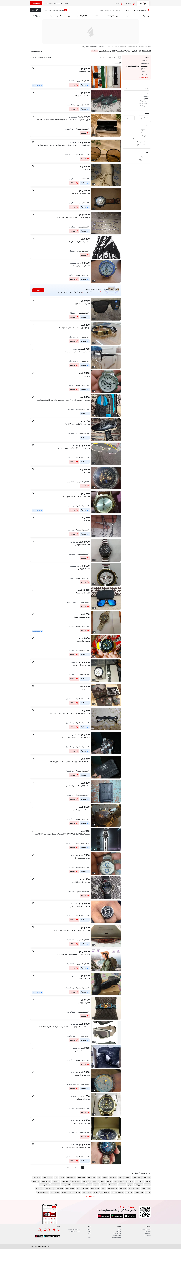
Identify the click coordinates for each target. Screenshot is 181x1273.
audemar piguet (112, 1188)
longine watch (118, 1181)
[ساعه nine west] (75, 1104)
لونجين (62, 1177)
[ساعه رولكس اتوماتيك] (75, 271)
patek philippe (95, 1188)
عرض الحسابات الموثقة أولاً (108, 57)
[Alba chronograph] (75, 1080)
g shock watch (59, 1188)
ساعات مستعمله (134, 1188)
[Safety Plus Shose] (75, 984)
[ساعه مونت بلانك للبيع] (75, 199)
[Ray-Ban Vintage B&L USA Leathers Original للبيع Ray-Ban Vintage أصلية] (75, 151)
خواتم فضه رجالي (117, 1192)
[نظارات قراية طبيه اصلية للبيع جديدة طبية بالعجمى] (75, 719)
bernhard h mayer (67, 1192)
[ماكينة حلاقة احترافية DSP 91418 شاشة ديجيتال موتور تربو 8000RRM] (75, 839)
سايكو (148, 1181)
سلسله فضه (129, 1181)
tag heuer (113, 1177)
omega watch (46, 1181)
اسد (99, 1177)
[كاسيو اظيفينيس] (75, 646)
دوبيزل (130, 1185)
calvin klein (65, 1181)
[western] (75, 381)
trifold (102, 1181)
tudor (120, 1177)
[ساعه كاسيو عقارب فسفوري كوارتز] (75, 502)
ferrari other (112, 1185)
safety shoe (93, 1181)
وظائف (96, 16)
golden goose (76, 1181)
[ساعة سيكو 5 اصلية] (75, 622)
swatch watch (55, 1192)
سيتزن (148, 1192)
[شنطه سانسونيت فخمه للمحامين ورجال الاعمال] (75, 936)
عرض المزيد (144, 77)
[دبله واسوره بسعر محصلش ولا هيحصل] (75, 333)
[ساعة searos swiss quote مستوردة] (75, 1153)
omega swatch (47, 1177)
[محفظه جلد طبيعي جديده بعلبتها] (75, 743)
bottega (78, 1192)
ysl (78, 1188)
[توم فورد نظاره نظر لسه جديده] (75, 357)
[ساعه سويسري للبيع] (75, 815)
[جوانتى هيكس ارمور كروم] (75, 247)
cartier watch (70, 1188)
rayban (96, 1185)
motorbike (123, 1188)
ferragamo (85, 1188)
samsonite (36, 1181)
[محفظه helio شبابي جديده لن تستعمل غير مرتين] (75, 767)
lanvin (89, 1185)
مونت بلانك (129, 1192)
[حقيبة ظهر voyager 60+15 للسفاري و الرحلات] (75, 960)
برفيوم (96, 1192)
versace (147, 1185)
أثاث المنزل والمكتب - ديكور (77, 16)
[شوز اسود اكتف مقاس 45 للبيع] (75, 429)
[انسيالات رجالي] (75, 1008)
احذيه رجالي (139, 1181)
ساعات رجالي (136, 1177)
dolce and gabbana (78, 1185)
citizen (105, 1177)
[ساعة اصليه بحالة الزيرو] (75, 887)
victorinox (122, 1185)
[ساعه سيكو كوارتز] (75, 863)
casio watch (81, 1177)
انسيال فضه (138, 1185)
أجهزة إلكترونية (55, 16)
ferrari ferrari (55, 1185)
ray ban (85, 1181)
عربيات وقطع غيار (144, 16)
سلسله (109, 1181)
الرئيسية (148, 46)
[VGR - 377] (75, 695)
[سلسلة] (75, 526)
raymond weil (139, 1192)
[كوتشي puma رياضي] (75, 101)
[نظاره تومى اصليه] (75, 598)
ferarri (37, 1188)
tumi (103, 1188)
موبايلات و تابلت (112, 16)
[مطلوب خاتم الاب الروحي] (75, 912)
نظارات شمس (71, 1177)
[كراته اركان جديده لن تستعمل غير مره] (75, 791)
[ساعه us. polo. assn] (75, 1128)
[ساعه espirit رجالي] (75, 550)
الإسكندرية (110, 46)
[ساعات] (75, 478)
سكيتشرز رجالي (47, 1188)
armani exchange (43, 1192)
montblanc (147, 1177)
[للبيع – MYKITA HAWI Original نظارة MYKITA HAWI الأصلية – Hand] (75, 125)
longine (128, 1177)
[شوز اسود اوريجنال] (75, 1056)
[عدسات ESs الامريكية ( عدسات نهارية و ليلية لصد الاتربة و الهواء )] (75, 1032)
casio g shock (87, 1192)
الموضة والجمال (139, 46)
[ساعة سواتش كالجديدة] (75, 670)
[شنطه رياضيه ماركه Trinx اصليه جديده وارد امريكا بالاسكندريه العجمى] (75, 405)
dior (56, 1177)
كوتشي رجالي (44, 1185)
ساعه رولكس (105, 1192)
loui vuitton (91, 1177)
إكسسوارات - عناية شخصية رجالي (124, 46)
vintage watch (66, 1185)
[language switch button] (66, 3)
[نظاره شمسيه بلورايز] (75, 309)
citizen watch (146, 1188)
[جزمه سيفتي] (75, 175)
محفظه (103, 1185)
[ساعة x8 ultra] (75, 77)
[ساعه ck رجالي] (75, 574)
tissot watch (36, 1177)
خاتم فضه (56, 1181)
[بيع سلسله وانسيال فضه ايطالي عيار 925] (75, 223)
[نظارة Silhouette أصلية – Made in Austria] (75, 454)
